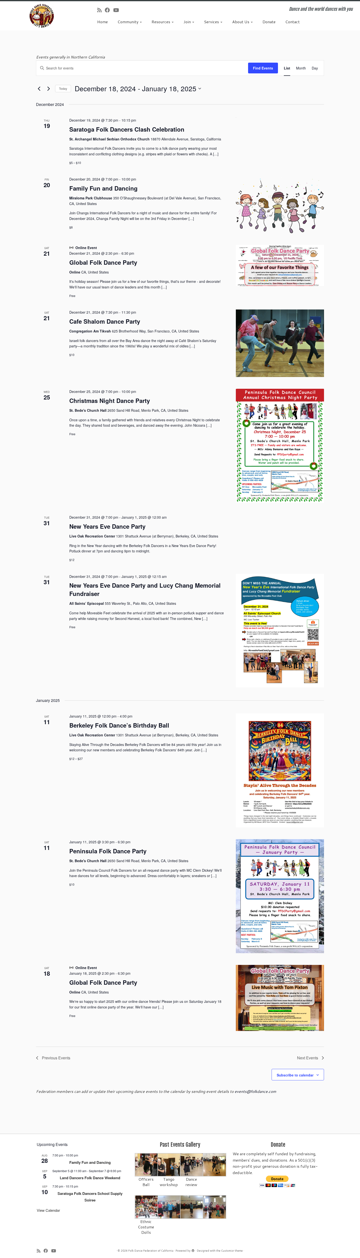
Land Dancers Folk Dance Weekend (90, 1177)
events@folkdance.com (255, 1091)
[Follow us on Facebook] (109, 10)
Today (63, 88)
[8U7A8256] (215, 1164)
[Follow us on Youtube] (117, 10)
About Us (241, 21)
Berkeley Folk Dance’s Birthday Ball (119, 725)
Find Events (263, 68)
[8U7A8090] (169, 1206)
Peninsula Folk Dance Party (107, 851)
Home (102, 21)
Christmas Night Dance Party (109, 400)
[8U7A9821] (169, 1164)
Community (128, 21)
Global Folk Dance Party (103, 262)
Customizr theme (232, 1251)
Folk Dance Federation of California (150, 1251)
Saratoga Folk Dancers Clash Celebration (126, 129)
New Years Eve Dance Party (107, 526)
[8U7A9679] (146, 1164)
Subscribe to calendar (295, 1075)
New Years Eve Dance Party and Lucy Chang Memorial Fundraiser (145, 589)
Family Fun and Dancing (103, 188)
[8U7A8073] (146, 1206)
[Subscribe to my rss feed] (101, 10)
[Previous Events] (39, 88)
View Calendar (48, 1210)
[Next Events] (48, 88)
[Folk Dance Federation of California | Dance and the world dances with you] (41, 16)
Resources (161, 21)
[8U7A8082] (192, 1206)
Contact (292, 21)
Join (187, 21)
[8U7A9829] (192, 1164)
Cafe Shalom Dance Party (104, 321)
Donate (269, 21)
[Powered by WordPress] (193, 1249)
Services (212, 21)
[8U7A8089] (215, 1206)
